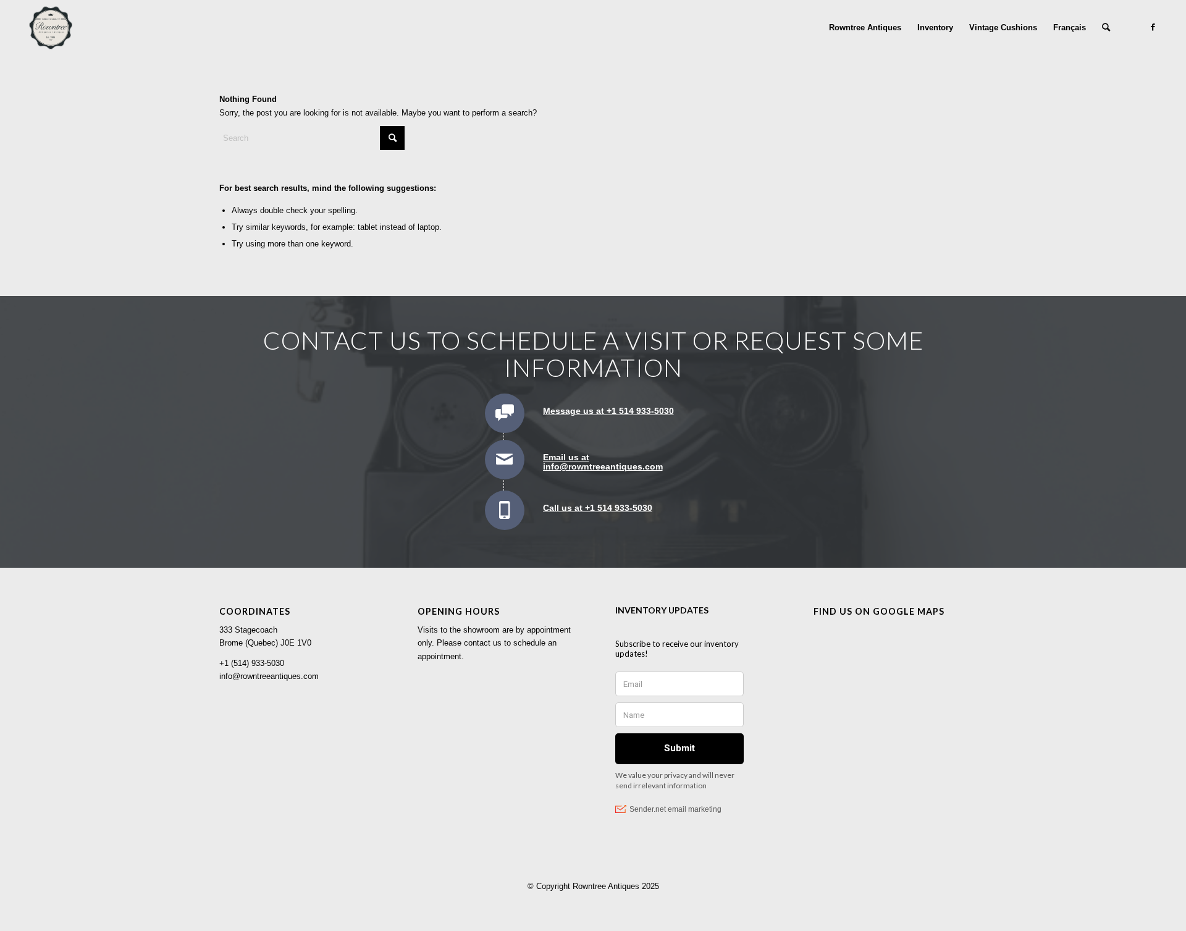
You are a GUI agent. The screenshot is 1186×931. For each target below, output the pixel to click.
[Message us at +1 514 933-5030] (504, 413)
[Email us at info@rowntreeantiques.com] (504, 459)
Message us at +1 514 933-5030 (608, 411)
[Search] (1106, 28)
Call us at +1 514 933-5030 (597, 508)
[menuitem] (865, 28)
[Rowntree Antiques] (50, 28)
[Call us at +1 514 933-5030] (504, 510)
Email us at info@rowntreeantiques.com (603, 461)
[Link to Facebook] (1153, 27)
